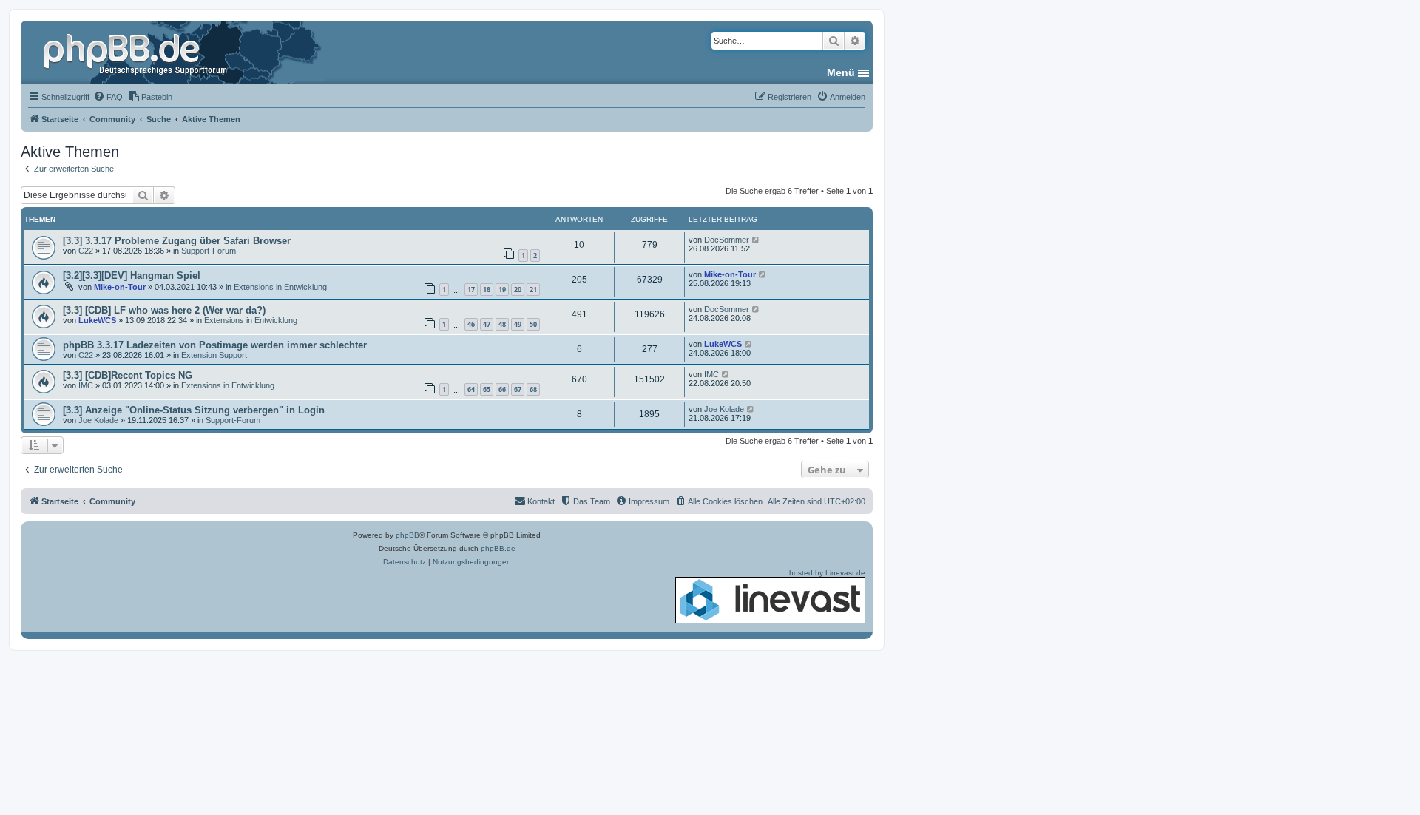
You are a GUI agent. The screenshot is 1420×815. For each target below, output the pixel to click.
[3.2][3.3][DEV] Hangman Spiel (131, 275)
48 (502, 324)
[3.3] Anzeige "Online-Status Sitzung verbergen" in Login (194, 410)
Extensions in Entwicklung (280, 287)
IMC (85, 385)
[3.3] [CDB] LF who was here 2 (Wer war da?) (164, 310)
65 (486, 389)
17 (471, 289)
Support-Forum (208, 250)
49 (517, 324)
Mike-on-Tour (120, 287)
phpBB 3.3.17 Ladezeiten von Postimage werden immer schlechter (215, 345)
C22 (85, 250)
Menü (841, 72)
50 (533, 324)
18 (486, 289)
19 (502, 289)
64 (471, 389)
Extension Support (214, 355)
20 (517, 289)
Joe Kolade (98, 420)
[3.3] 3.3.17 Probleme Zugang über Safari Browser (177, 240)
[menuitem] (108, 97)
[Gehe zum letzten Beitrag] (756, 239)
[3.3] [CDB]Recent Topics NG (127, 375)
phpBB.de (498, 548)
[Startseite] (137, 51)
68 (533, 389)
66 (502, 389)
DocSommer (726, 239)
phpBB (407, 535)
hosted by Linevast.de (827, 573)
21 (533, 289)
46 (471, 324)
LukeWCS (97, 320)
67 (517, 389)
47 (486, 324)
